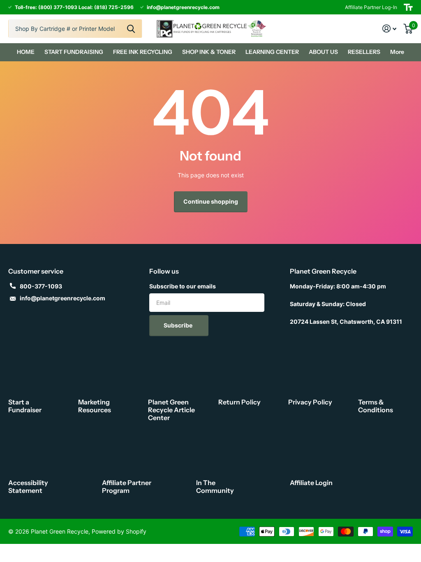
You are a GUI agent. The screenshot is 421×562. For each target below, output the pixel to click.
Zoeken (131, 28)
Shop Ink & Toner (209, 52)
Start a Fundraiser (25, 406)
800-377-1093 (41, 286)
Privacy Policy (310, 402)
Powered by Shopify (119, 531)
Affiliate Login (311, 482)
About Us (323, 52)
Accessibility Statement (28, 486)
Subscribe (179, 325)
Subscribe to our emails (182, 286)
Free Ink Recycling (142, 52)
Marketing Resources (94, 406)
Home (26, 52)
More (397, 52)
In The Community (215, 486)
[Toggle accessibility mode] (408, 7)
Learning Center (272, 52)
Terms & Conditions (375, 406)
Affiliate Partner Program (126, 486)
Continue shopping (210, 201)
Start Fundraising (73, 52)
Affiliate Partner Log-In (371, 7)
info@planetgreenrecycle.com (62, 298)
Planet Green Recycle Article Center (171, 410)
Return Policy (239, 402)
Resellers (364, 52)
